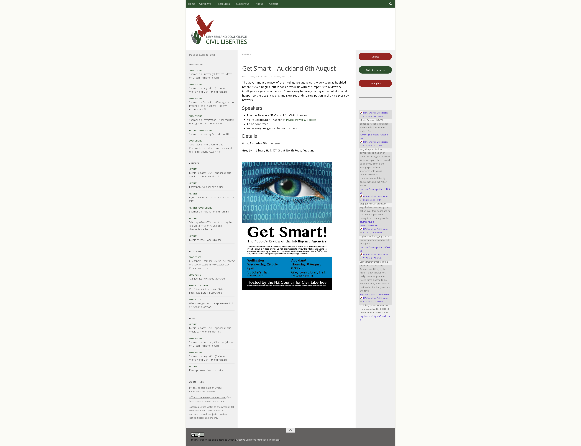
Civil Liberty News (375, 69)
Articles (193, 130)
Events (246, 54)
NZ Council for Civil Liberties (375, 112)
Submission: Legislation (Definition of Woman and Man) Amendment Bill (209, 89)
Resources (224, 3)
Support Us (242, 3)
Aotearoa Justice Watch (201, 406)
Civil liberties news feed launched (207, 278)
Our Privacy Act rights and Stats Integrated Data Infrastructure (206, 291)
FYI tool (193, 387)
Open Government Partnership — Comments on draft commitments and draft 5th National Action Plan (210, 148)
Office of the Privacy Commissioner (207, 397)
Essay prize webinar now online (206, 187)
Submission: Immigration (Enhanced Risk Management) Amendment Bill (211, 121)
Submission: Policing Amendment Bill (209, 134)
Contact (273, 3)
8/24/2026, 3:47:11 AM (372, 145)
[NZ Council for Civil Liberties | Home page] (219, 29)
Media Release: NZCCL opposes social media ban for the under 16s (210, 174)
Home (191, 3)
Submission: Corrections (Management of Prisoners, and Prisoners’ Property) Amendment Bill (212, 105)
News (205, 285)
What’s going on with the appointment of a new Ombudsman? (211, 305)
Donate (375, 56)
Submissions (195, 70)
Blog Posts (195, 257)
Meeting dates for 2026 (202, 54)
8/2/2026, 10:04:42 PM (372, 232)
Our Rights (205, 3)
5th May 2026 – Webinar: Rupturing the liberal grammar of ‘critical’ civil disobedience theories (210, 225)
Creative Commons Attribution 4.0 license (257, 439)
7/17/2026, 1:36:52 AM (372, 258)
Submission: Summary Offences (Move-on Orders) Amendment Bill (211, 75)
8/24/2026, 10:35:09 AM (373, 116)
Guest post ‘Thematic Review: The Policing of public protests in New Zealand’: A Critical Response (212, 264)
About (259, 3)
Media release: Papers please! (205, 240)
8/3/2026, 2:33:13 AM (372, 200)
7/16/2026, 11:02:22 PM (373, 301)
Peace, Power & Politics (301, 120)
